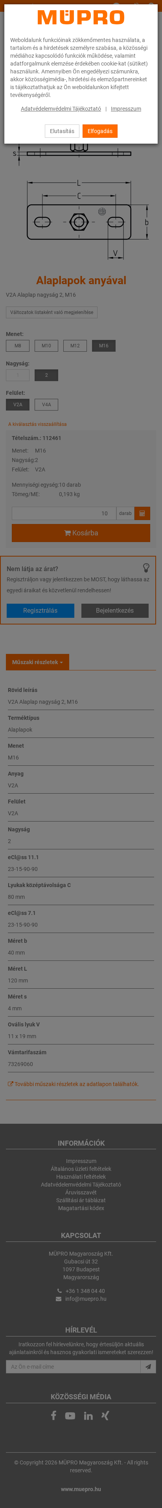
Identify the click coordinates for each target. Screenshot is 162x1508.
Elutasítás (62, 131)
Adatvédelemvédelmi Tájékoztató (61, 109)
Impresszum (126, 109)
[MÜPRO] (81, 17)
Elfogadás (100, 131)
